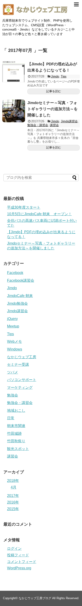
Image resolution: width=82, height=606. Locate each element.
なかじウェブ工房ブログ (35, 598)
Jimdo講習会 (69, 121)
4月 (13, 487)
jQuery (12, 319)
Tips (64, 76)
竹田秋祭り (16, 441)
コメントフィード (21, 562)
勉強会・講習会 (37, 125)
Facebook (15, 273)
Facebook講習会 (20, 280)
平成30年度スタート (23, 207)
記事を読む (53, 91)
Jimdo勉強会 (17, 303)
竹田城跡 (14, 433)
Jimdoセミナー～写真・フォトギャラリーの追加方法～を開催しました (52, 109)
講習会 (54, 125)
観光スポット (18, 449)
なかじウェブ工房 (21, 357)
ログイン (14, 548)
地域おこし (16, 410)
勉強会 (12, 395)
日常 (10, 418)
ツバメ (12, 372)
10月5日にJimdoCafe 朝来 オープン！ (39, 214)
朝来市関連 (16, 426)
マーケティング (20, 387)
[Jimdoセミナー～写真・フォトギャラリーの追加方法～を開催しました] (13, 111)
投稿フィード (18, 555)
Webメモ (14, 341)
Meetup (13, 326)
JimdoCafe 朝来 (20, 296)
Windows (14, 349)
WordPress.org (19, 568)
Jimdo (55, 76)
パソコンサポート (21, 380)
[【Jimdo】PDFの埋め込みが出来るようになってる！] (13, 72)
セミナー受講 (18, 364)
